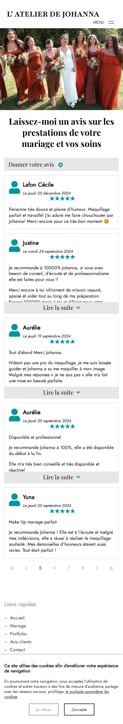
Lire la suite (59, 307)
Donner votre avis (32, 164)
